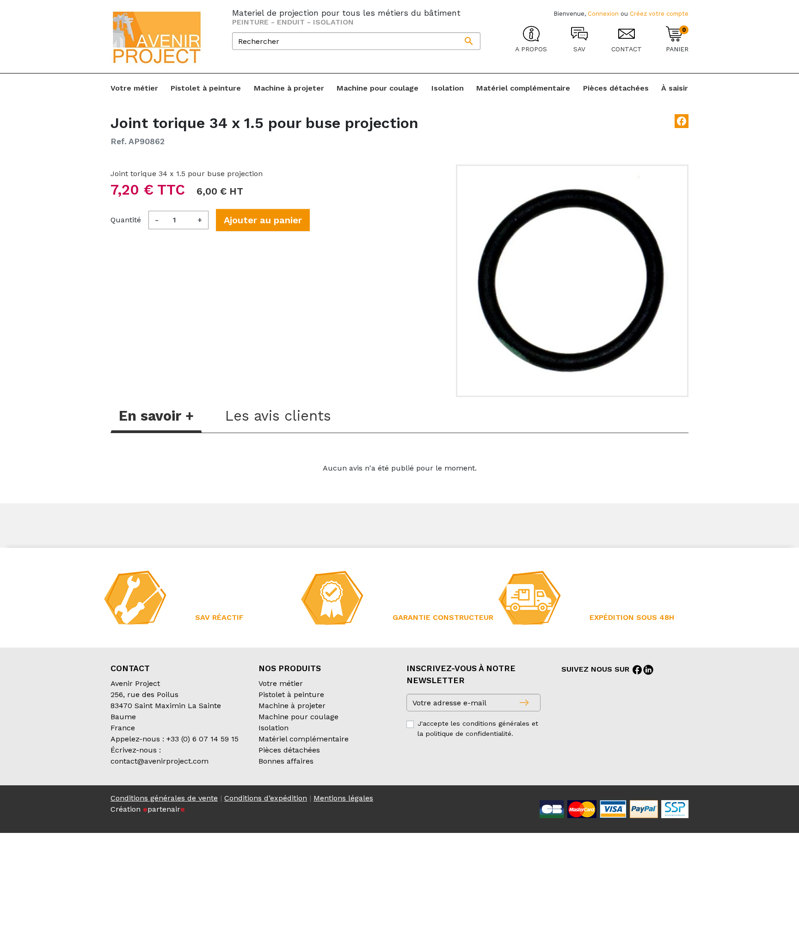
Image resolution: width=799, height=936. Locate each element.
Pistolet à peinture (291, 694)
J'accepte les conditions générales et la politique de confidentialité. (478, 728)
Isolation (273, 727)
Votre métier (280, 683)
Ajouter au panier (263, 220)
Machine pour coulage (298, 716)
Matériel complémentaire (303, 738)
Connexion (603, 13)
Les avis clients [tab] (278, 416)
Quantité (126, 219)
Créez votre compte (659, 13)
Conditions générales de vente (164, 798)
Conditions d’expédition (265, 798)
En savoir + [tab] (156, 416)
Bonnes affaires (285, 761)
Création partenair (148, 809)
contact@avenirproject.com (160, 761)
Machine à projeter (292, 705)
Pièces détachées (289, 750)
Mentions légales (343, 798)
